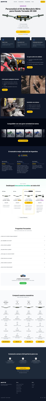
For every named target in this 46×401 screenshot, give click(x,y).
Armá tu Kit (43, 1)
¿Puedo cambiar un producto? (6, 262)
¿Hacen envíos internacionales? (6, 267)
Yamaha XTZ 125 (18, 391)
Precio (33, 1)
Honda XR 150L (18, 387)
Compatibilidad (27, 1)
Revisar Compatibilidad (23, 140)
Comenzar (30, 67)
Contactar (23, 283)
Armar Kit (15, 1)
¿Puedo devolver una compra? (6, 258)
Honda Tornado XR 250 (19, 384)
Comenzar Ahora (23, 368)
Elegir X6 (17, 341)
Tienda (33, 385)
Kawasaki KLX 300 (19, 385)
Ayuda (33, 387)
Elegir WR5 (29, 341)
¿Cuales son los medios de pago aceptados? (9, 236)
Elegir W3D (40, 341)
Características (20, 1)
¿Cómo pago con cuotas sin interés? (7, 253)
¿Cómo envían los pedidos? (6, 245)
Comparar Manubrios (23, 217)
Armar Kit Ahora (23, 31)
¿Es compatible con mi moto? (6, 240)
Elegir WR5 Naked (6, 341)
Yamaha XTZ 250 (18, 388)
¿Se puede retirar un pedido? (6, 249)
